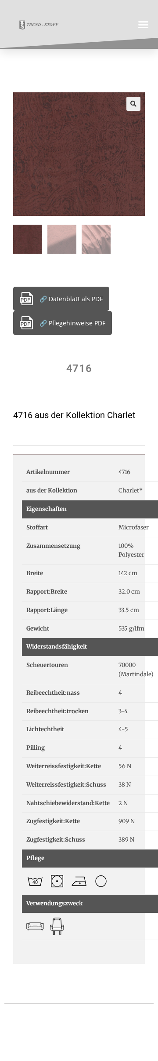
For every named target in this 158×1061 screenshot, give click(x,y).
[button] (143, 24)
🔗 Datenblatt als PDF (71, 299)
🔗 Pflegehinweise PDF (72, 323)
